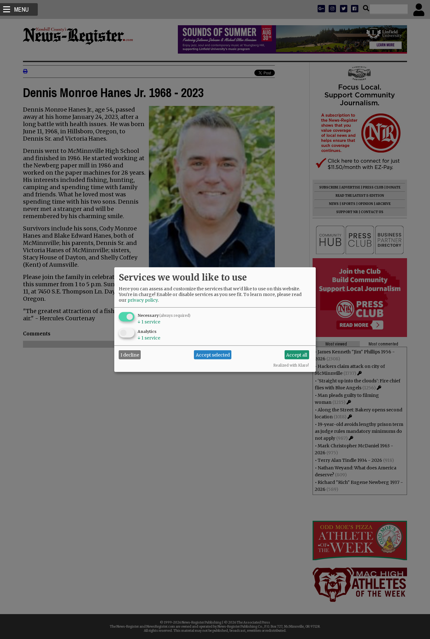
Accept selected (213, 354)
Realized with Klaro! (291, 365)
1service (149, 322)
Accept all (296, 354)
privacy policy (142, 300)
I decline (130, 354)
